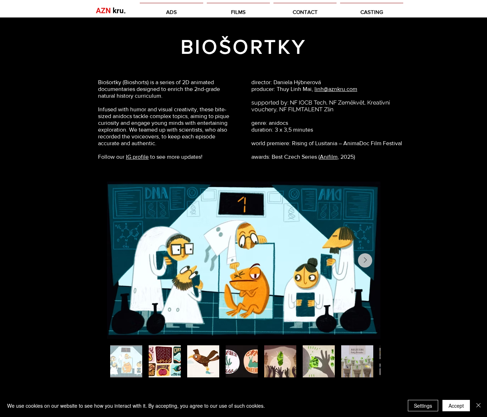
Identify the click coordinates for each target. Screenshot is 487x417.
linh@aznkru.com (335, 89)
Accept (456, 405)
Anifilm (329, 157)
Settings (423, 405)
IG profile (137, 157)
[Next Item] (365, 260)
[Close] (478, 405)
